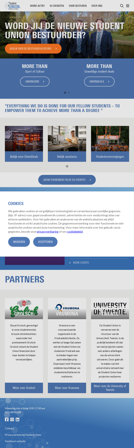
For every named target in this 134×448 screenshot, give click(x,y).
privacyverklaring (48, 231)
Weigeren (19, 242)
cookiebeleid (75, 231)
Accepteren (45, 242)
